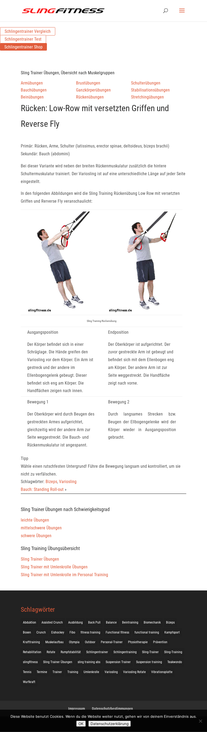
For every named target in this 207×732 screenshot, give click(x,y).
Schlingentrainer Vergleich (28, 31)
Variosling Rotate (134, 672)
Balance (111, 622)
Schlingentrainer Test (23, 39)
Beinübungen (32, 97)
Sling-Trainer (150, 652)
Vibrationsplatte (161, 672)
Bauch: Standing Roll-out (42, 489)
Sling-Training (173, 652)
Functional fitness (117, 632)
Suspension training (149, 662)
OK (81, 724)
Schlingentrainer (97, 652)
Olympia (74, 642)
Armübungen (32, 83)
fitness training (90, 632)
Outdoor (90, 642)
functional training (146, 632)
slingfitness (30, 662)
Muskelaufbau (54, 642)
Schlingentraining (125, 652)
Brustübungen (88, 83)
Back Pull (94, 622)
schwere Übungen (36, 535)
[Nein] (200, 721)
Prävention (160, 642)
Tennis (27, 672)
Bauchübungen (34, 90)
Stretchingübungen (147, 97)
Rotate (51, 652)
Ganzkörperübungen (93, 90)
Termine (42, 672)
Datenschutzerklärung (110, 724)
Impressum (76, 708)
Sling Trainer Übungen (40, 559)
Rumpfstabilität (71, 652)
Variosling (68, 481)
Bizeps (51, 481)
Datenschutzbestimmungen (112, 708)
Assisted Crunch (52, 622)
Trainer (57, 672)
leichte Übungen (35, 520)
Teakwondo (174, 662)
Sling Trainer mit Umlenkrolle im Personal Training (64, 574)
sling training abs (89, 662)
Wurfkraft (29, 682)
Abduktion (29, 622)
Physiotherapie (138, 642)
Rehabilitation (32, 652)
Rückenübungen (90, 97)
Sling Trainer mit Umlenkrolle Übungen (54, 566)
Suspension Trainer (118, 662)
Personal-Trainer (112, 642)
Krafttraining (31, 642)
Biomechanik (152, 622)
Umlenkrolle (91, 672)
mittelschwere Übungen (41, 527)
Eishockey (57, 632)
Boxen (27, 632)
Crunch (41, 632)
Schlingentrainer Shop (23, 47)
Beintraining (130, 622)
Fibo (72, 632)
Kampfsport (172, 632)
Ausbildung (75, 622)
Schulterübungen (145, 83)
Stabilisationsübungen (150, 90)
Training (72, 672)
